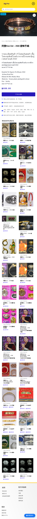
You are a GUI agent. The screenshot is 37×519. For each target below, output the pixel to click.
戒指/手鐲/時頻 (9, 41)
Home (3, 41)
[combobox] (19, 9)
